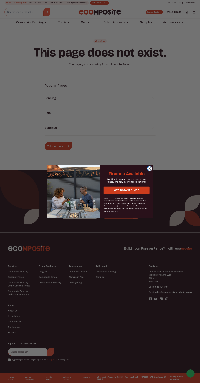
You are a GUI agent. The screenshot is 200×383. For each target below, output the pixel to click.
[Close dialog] (149, 168)
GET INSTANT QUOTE (126, 190)
